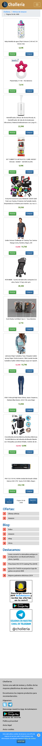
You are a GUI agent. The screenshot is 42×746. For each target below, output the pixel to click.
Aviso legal (7, 725)
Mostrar (12, 54)
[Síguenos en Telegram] (21, 620)
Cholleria (6, 12)
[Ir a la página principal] (13, 4)
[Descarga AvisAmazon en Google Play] (21, 591)
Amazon (11, 518)
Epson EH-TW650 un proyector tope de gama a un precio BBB (22, 570)
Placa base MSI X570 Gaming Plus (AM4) (22, 564)
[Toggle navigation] (37, 4)
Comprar (29, 54)
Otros (10, 543)
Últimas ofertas (13, 514)
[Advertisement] (21, 655)
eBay (10, 538)
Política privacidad (10, 721)
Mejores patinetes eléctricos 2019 (20, 575)
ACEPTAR (21, 741)
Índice (10, 529)
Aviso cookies (8, 729)
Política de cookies (30, 738)
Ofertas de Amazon (19, 12)
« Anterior (9, 501)
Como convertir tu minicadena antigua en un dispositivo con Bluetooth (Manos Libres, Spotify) (23, 556)
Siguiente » (33, 501)
